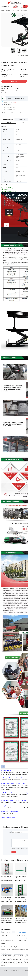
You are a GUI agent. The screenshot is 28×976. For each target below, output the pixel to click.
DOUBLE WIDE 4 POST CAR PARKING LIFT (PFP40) (8, 940)
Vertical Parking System (22, 10)
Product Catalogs (22, 932)
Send (14, 852)
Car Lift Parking (6, 959)
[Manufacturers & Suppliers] (14, 2)
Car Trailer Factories (18, 955)
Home (2, 10)
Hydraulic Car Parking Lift (8, 962)
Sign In (3, 112)
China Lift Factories (7, 955)
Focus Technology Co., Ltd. (18, 970)
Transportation (8, 10)
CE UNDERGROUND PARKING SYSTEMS (10, 938)
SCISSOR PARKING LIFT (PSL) (21, 940)
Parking (14, 10)
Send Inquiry (14, 81)
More (2, 965)
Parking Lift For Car (17, 959)
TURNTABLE (4, 935)
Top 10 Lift (19, 962)
